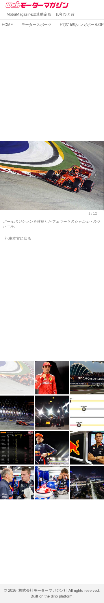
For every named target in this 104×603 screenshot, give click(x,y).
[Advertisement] (52, 81)
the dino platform (58, 596)
